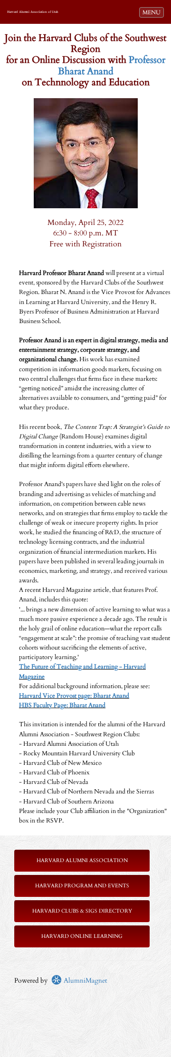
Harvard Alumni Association (82, 860)
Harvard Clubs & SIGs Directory (82, 911)
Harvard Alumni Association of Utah (32, 12)
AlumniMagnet (84, 980)
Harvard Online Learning (82, 936)
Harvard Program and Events (82, 885)
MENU (153, 12)
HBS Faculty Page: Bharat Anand (62, 705)
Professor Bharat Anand (111, 65)
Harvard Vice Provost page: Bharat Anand (74, 696)
